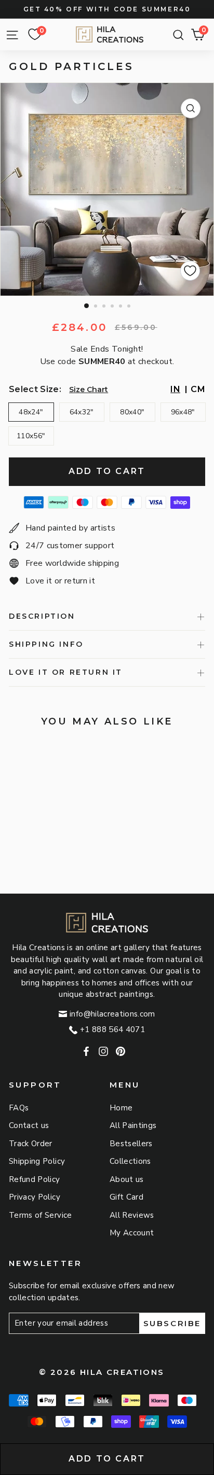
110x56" (31, 436)
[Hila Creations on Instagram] (103, 1051)
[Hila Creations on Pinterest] (120, 1051)
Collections (130, 1161)
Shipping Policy (37, 1161)
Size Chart (88, 389)
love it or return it (66, 672)
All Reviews (132, 1215)
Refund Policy (34, 1179)
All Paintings (133, 1125)
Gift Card (126, 1197)
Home (121, 1108)
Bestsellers (131, 1143)
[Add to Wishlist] (190, 271)
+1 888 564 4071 (112, 1029)
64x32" (82, 412)
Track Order (30, 1143)
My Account (132, 1233)
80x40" (132, 412)
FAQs (19, 1108)
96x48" (183, 412)
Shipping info (46, 644)
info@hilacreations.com (112, 1014)
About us (127, 1179)
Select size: (35, 389)
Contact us (29, 1125)
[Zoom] (190, 108)
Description (42, 616)
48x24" (31, 412)
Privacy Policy (34, 1197)
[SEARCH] (175, 35)
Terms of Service (40, 1215)
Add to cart (107, 1459)
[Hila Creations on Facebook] (86, 1051)
